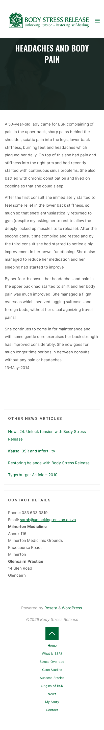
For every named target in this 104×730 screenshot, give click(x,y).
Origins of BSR (52, 686)
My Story (52, 702)
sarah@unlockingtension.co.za (48, 519)
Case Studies (52, 670)
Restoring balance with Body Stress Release (49, 462)
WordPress (72, 607)
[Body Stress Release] (49, 20)
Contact (52, 710)
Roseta (50, 607)
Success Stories (52, 678)
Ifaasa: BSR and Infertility (31, 451)
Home (52, 645)
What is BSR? (52, 653)
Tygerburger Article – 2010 (33, 474)
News (52, 694)
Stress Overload (52, 662)
